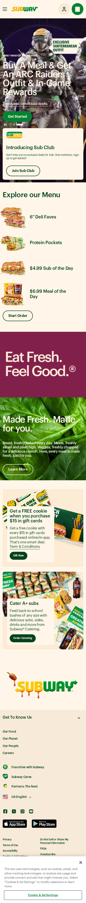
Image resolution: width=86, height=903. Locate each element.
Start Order (17, 316)
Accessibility (10, 850)
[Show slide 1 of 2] (14, 124)
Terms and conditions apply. (25, 104)
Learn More (18, 469)
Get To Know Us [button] (17, 717)
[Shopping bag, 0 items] (77, 9)
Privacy (7, 839)
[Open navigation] (5, 9)
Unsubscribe (47, 854)
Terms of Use (10, 845)
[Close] (81, 862)
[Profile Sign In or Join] (64, 9)
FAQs (43, 848)
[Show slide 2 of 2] (20, 124)
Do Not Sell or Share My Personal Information (54, 841)
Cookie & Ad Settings (43, 894)
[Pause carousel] (5, 124)
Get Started (17, 116)
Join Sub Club (23, 171)
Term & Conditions (25, 546)
